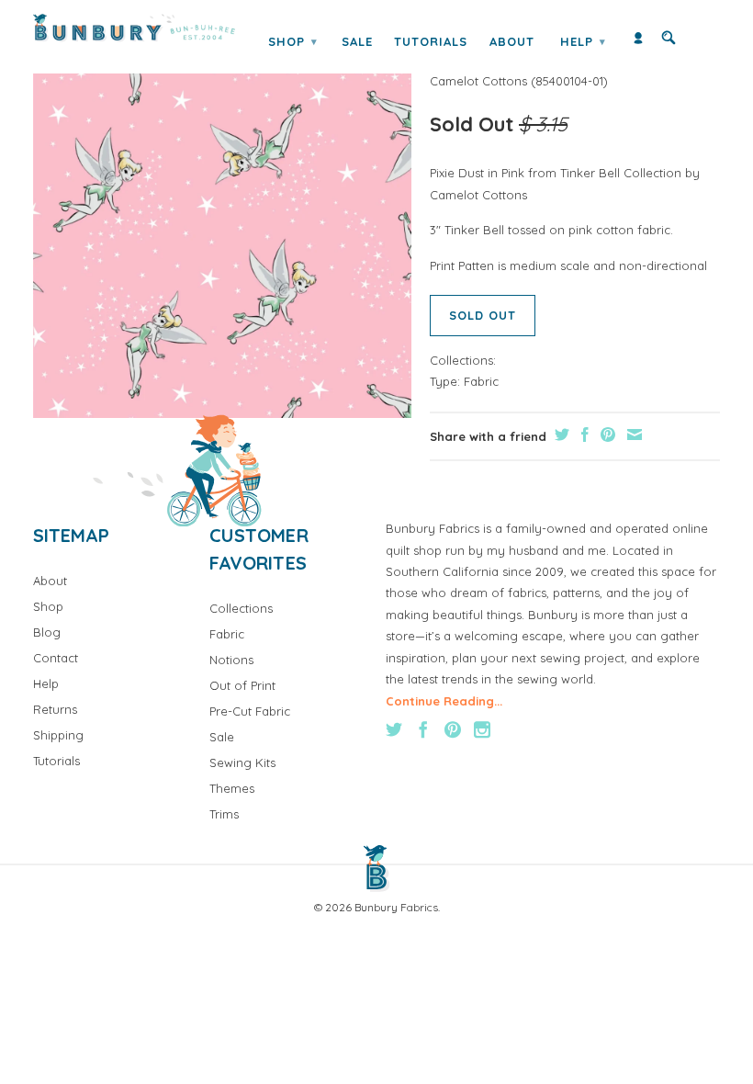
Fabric (481, 381)
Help (583, 41)
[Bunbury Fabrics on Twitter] (394, 729)
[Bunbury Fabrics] (134, 28)
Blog (47, 632)
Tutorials (430, 41)
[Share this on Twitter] (559, 434)
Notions (231, 659)
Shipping (58, 735)
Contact (55, 657)
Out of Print (242, 685)
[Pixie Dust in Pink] (222, 229)
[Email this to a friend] (632, 434)
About (511, 41)
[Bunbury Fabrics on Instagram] (482, 729)
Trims (224, 814)
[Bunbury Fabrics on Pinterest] (452, 729)
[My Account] (638, 41)
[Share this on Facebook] (582, 434)
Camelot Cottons (478, 80)
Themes (231, 788)
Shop (293, 41)
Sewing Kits (242, 762)
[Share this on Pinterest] (605, 434)
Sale (357, 41)
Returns (55, 709)
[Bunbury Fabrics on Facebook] (423, 729)
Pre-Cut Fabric (249, 711)
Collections (241, 608)
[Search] (668, 41)
